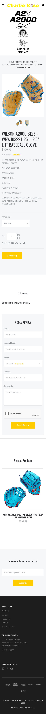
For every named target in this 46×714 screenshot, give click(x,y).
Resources (6, 619)
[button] (23, 13)
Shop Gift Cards (8, 627)
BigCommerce (28, 707)
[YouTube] (11, 669)
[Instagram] (3, 669)
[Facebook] (7, 669)
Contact (5, 623)
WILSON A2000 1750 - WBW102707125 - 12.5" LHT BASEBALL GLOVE (23, 516)
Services (5, 615)
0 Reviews (16, 154)
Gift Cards (6, 611)
